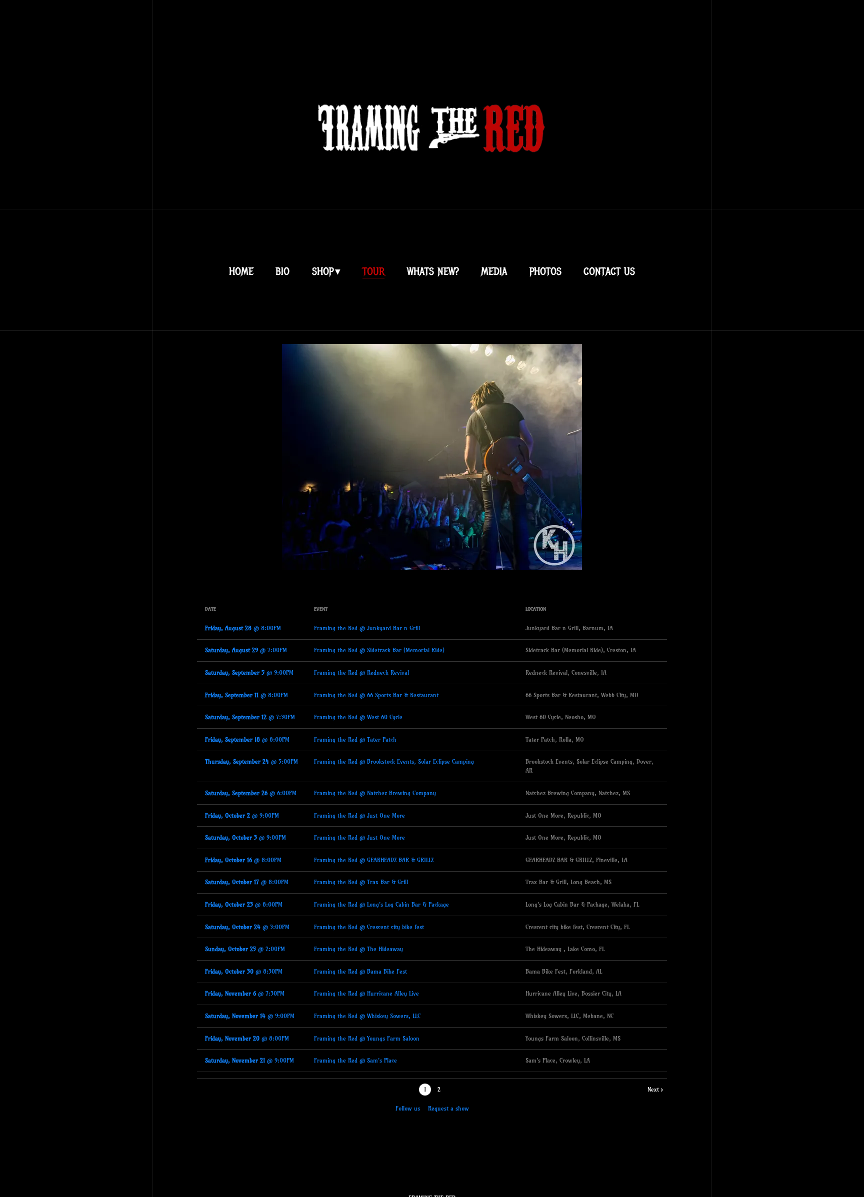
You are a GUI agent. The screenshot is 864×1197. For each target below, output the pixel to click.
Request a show (448, 1108)
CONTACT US (609, 271)
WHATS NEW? (433, 271)
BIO (283, 271)
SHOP (323, 271)
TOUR (373, 271)
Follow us (408, 1108)
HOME (241, 271)
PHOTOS (546, 271)
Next (653, 1089)
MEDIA (494, 271)
